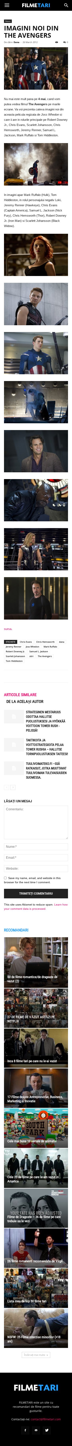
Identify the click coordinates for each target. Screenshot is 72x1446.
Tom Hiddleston (14, 660)
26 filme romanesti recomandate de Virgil (35, 1261)
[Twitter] (47, 1430)
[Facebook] (25, 1430)
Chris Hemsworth (45, 641)
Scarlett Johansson (15, 656)
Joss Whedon (32, 646)
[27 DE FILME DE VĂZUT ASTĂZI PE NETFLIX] (36, 1008)
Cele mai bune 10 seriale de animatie (32, 1141)
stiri (31, 656)
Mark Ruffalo (50, 646)
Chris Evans (26, 641)
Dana (16, 42)
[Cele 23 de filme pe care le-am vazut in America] (36, 1168)
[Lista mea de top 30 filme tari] (36, 1288)
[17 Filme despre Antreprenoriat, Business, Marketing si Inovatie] (36, 1088)
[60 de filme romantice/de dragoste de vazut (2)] (36, 962)
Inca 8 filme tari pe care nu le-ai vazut (32, 1061)
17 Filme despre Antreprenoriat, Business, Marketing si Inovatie (35, 1099)
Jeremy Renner (13, 646)
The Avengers (45, 656)
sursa (7, 629)
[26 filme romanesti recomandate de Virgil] (36, 1248)
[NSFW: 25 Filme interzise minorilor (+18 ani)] (36, 1328)
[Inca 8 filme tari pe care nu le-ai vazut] (36, 1048)
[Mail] (36, 1430)
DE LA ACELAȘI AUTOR (24, 701)
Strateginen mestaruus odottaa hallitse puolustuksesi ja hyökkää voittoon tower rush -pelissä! (45, 721)
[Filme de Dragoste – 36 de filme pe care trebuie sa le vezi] (36, 1208)
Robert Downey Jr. (15, 651)
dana (61, 641)
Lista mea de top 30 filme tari (26, 1301)
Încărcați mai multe (34, 1355)
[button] (66, 5)
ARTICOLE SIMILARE (20, 694)
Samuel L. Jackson (38, 651)
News (8, 21)
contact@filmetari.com (46, 1419)
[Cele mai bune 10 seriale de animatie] (36, 1128)
